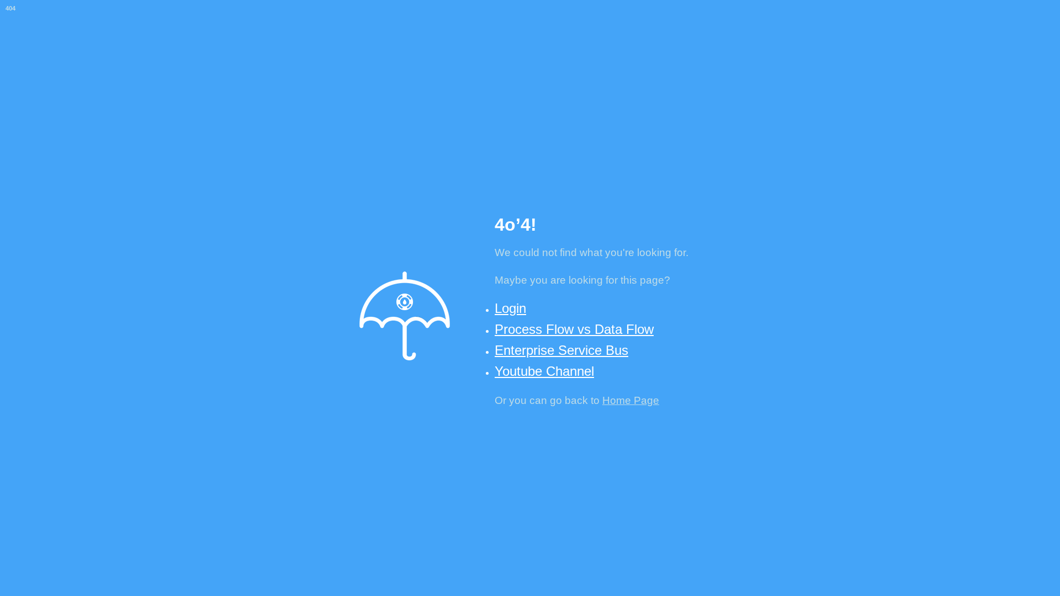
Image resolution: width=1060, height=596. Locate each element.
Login (510, 308)
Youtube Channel (544, 371)
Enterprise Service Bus (561, 350)
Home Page (630, 400)
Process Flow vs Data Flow (574, 329)
